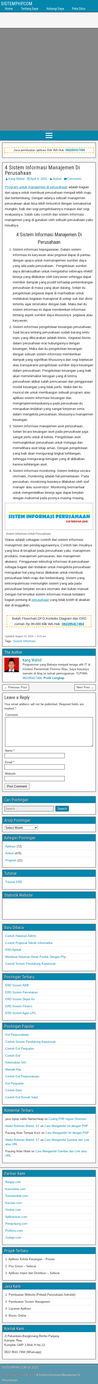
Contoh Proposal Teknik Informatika (28, 943)
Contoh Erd (12, 1055)
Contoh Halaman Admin (20, 936)
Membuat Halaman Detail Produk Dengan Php (35, 957)
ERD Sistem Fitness (18, 1006)
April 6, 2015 (38, 179)
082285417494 (75, 150)
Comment (11, 715)
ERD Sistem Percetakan (21, 992)
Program (10, 860)
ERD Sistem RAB (17, 985)
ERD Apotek (13, 950)
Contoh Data (13, 1090)
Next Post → (85, 687)
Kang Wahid (16, 179)
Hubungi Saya (55, 8)
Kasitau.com (13, 1203)
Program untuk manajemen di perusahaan (36, 187)
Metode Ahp (13, 1069)
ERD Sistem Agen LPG (20, 1013)
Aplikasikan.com (16, 1217)
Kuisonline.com (15, 1189)
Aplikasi (10, 846)
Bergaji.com (13, 1182)
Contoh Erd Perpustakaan (22, 1076)
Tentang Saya (29, 8)
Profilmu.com (14, 1230)
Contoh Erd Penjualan (19, 1048)
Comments (74, 179)
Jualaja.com (13, 1237)
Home (9, 8)
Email (9, 762)
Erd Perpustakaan (17, 1034)
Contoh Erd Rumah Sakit (21, 1097)
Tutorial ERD (13, 882)
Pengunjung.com (16, 1223)
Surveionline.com (16, 1196)
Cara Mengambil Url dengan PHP (66, 1126)
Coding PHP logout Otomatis (68, 1119)
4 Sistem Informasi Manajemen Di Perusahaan (42, 170)
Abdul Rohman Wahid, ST (22, 1126)
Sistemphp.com (12, 1375)
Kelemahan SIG (15, 1062)
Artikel (57, 179)
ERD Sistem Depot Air (20, 999)
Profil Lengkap (54, 678)
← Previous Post (15, 687)
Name (10, 750)
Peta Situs (78, 8)
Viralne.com (13, 1209)
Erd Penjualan (14, 1083)
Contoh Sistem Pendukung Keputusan (30, 963)
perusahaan (40, 600)
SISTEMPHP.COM (16, 3)
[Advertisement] (49, 79)
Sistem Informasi (24, 641)
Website (10, 773)
